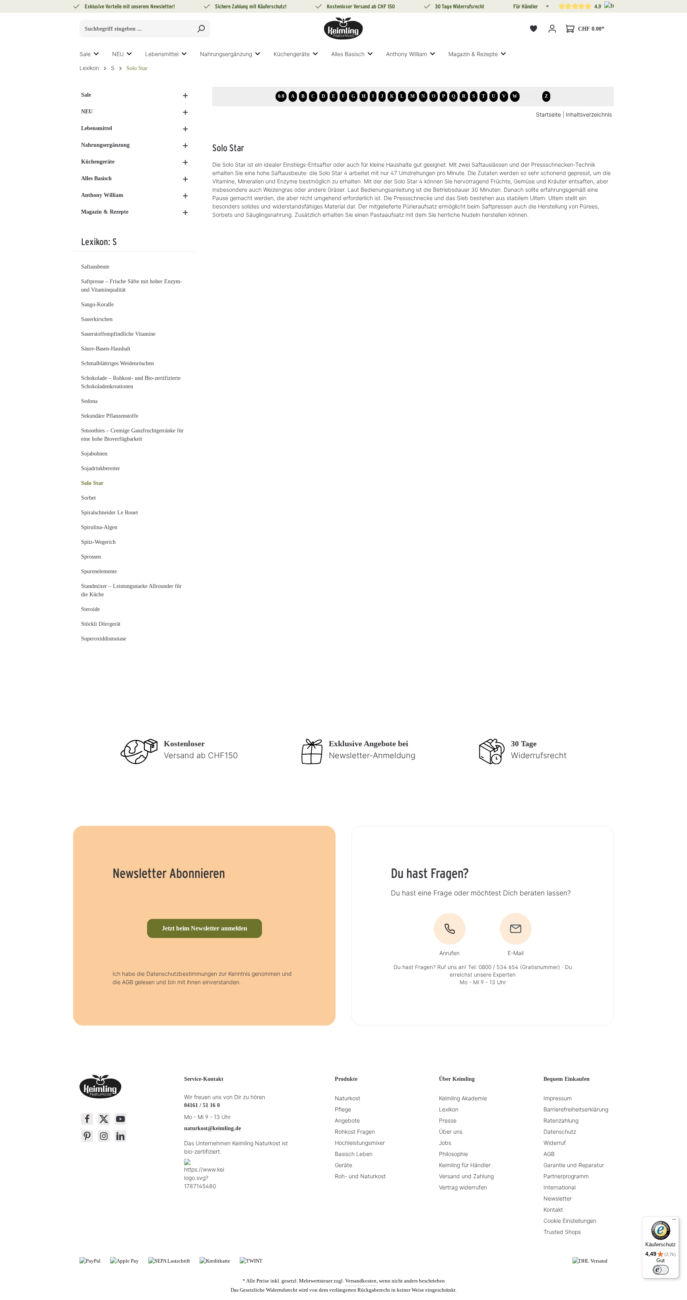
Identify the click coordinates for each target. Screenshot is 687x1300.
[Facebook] (87, 1119)
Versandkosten (360, 1281)
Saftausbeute (95, 267)
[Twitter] (104, 1119)
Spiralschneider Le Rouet (109, 513)
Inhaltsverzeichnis (589, 114)
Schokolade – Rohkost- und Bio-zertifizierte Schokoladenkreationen (130, 382)
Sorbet (88, 498)
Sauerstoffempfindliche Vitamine (118, 334)
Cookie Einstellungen (569, 1220)
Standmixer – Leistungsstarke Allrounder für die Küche (131, 590)
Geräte (343, 1165)
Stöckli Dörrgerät (100, 624)
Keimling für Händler (465, 1165)
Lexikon (448, 1109)
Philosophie (453, 1153)
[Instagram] (104, 1136)
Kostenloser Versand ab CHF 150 (361, 6)
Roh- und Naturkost (360, 1176)
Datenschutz (559, 1131)
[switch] (661, 1270)
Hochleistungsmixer (360, 1142)
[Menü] (674, 1221)
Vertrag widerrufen (463, 1187)
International (559, 1187)
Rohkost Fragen (355, 1131)
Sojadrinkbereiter (100, 468)
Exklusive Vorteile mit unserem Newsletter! (130, 6)
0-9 (281, 96)
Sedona (89, 401)
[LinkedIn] (120, 1136)
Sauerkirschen (97, 319)
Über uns (450, 1131)
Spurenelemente (99, 571)
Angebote (347, 1120)
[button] (546, 6)
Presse (447, 1120)
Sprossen (91, 557)
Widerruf (554, 1142)
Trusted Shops (562, 1231)
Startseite (548, 114)
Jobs (445, 1142)
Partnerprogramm (566, 1176)
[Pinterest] (87, 1136)
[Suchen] (201, 28)
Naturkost (347, 1098)
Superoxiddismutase (103, 639)
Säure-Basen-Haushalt (105, 349)
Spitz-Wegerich (98, 542)
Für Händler (525, 6)
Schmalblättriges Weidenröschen (117, 363)
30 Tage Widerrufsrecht (459, 6)
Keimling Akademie (463, 1098)
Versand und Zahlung (466, 1176)
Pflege (343, 1109)
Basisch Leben (354, 1153)
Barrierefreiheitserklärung (575, 1109)
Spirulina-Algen (99, 527)
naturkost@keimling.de (212, 1128)
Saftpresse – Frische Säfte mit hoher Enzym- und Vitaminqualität (131, 285)
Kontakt (553, 1209)
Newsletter (557, 1198)
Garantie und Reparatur (573, 1165)
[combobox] (136, 28)
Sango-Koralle (97, 304)
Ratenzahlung (560, 1120)
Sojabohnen (94, 454)
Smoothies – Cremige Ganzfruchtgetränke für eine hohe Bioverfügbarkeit (132, 435)
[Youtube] (120, 1119)
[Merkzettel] (533, 28)
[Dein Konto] (552, 28)
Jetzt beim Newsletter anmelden (204, 928)
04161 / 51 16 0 (202, 1105)
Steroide (90, 609)
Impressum (557, 1098)
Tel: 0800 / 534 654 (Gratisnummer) (514, 967)
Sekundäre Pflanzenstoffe (109, 416)
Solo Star (92, 483)
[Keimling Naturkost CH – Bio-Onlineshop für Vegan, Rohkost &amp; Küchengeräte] (343, 29)
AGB (549, 1153)
